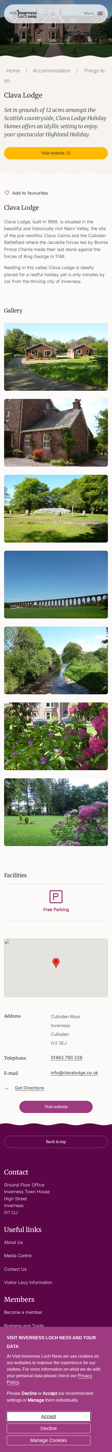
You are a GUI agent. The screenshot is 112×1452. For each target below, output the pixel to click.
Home (13, 70)
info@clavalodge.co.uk (74, 1072)
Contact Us (15, 1269)
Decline (49, 1428)
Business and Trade (24, 1325)
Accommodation (51, 70)
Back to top (56, 1141)
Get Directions (29, 1088)
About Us (13, 1242)
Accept (48, 1416)
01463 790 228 (66, 1057)
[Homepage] (23, 13)
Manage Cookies (48, 1440)
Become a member (23, 1312)
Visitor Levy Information (28, 1282)
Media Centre (18, 1255)
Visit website (52, 153)
